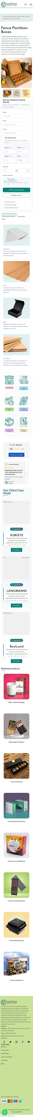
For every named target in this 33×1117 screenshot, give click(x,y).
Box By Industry (11, 16)
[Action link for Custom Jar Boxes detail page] (16, 766)
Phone (5, 129)
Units (19, 156)
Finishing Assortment (8, 216)
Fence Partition (15, 18)
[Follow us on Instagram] (16, 1042)
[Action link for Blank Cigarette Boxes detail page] (16, 726)
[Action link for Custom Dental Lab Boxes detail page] (16, 805)
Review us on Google (16, 455)
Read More (17, 550)
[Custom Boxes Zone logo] (9, 4)
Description (21, 216)
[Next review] (25, 473)
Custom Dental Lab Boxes (16, 821)
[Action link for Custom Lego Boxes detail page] (16, 964)
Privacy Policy (5, 1050)
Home (4, 16)
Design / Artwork (8, 175)
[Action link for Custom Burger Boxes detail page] (16, 925)
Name (4, 112)
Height (9, 156)
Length (8, 147)
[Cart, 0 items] (25, 4)
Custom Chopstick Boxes (16, 901)
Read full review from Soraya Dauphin (14, 478)
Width (21, 147)
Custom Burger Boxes (16, 940)
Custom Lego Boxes (16, 980)
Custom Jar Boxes (16, 782)
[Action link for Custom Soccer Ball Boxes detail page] (16, 845)
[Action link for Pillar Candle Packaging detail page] (16, 686)
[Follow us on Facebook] (4, 1042)
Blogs (2, 1063)
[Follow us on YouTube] (28, 1042)
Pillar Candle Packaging (16, 702)
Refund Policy (5, 1053)
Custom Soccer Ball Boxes (16, 861)
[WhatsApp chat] (4, 1112)
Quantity (6, 166)
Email (5, 120)
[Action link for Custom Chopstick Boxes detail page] (16, 885)
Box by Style (21, 16)
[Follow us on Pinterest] (22, 1042)
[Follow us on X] (10, 1042)
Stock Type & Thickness (9, 213)
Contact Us (4, 1060)
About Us (4, 1046)
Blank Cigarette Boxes (16, 742)
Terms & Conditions (7, 1057)
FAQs (3, 219)
